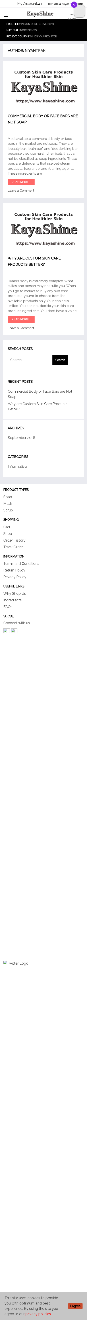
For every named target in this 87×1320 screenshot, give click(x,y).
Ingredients (12, 600)
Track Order (13, 547)
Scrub (8, 510)
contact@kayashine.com (65, 4)
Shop (7, 534)
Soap (7, 497)
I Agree (75, 1306)
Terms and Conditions (21, 564)
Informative (17, 466)
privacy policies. (38, 1314)
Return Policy (14, 570)
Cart (6, 527)
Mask (7, 503)
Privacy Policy (14, 577)
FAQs (7, 607)
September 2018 (21, 438)
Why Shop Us (14, 593)
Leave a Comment (21, 190)
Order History (14, 540)
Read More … (21, 182)
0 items (71, 16)
